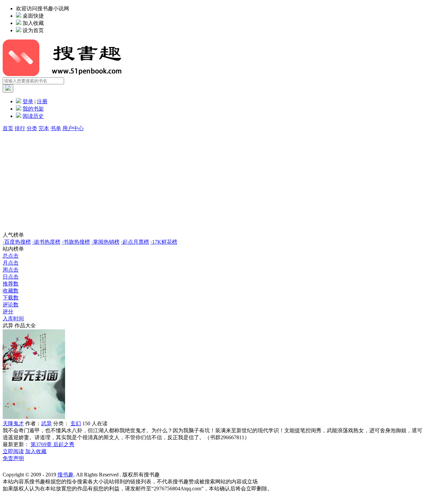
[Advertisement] (212, 181)
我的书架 (33, 109)
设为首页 (33, 30)
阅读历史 (33, 116)
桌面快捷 (33, 16)
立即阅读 (13, 451)
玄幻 (75, 423)
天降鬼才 (13, 423)
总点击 (11, 256)
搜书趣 (65, 474)
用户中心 (73, 128)
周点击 (11, 270)
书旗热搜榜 (76, 242)
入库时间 (13, 318)
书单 (55, 128)
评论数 (11, 304)
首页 (8, 128)
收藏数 (11, 290)
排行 (20, 128)
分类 (32, 128)
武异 (46, 423)
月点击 (11, 263)
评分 (8, 311)
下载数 (11, 297)
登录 (28, 101)
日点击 (11, 277)
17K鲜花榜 (163, 242)
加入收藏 (33, 23)
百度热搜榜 (17, 242)
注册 (42, 101)
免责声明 (13, 458)
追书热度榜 (46, 242)
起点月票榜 (135, 242)
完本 (44, 128)
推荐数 (11, 284)
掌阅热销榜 (105, 242)
